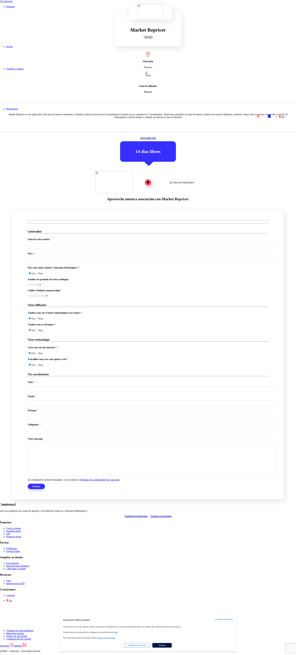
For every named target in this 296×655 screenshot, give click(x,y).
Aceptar (162, 645)
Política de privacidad (16, 636)
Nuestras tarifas (13, 531)
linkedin (18, 646)
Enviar (9, 46)
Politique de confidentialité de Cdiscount (99, 479)
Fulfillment (11, 548)
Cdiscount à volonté (16, 568)
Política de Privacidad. (106, 638)
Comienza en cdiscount (136, 516)
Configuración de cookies (18, 639)
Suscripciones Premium (17, 566)
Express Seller (13, 551)
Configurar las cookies (137, 645)
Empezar (10, 6)
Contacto (10, 595)
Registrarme (12, 109)
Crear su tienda (13, 528)
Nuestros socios (13, 536)
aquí (116, 632)
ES (283, 116)
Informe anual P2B (15, 583)
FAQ (8, 580)
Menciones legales (15, 633)
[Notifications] (269, 114)
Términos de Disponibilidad (19, 630)
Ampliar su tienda (14, 68)
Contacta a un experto (161, 516)
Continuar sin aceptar (224, 619)
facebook (5, 646)
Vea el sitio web (148, 138)
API (8, 534)
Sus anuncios (12, 563)
